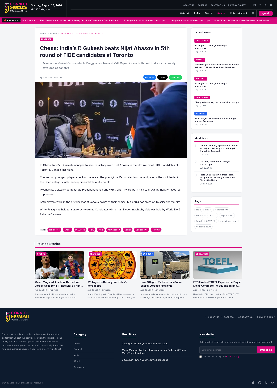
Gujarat (184, 13)
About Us (188, 5)
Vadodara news (203, 227)
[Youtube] (271, 5)
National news (221, 210)
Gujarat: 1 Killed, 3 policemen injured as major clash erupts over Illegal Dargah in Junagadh (219, 148)
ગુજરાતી (266, 13)
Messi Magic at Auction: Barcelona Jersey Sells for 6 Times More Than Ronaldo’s (76, 20)
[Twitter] (265, 5)
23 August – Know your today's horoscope (145, 343)
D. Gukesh (80, 230)
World (208, 13)
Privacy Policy (237, 5)
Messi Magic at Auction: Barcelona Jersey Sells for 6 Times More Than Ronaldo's (154, 351)
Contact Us (218, 5)
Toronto (156, 230)
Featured (52, 33)
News (208, 210)
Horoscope (202, 41)
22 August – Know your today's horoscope (145, 360)
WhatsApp (175, 77)
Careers (202, 5)
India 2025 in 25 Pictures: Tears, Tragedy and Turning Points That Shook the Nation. (217, 177)
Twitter (162, 77)
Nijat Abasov (114, 230)
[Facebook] (254, 5)
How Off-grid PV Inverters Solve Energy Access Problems (239, 20)
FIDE (92, 230)
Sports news (141, 230)
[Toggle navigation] (253, 13)
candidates (54, 230)
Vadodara (211, 215)
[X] (266, 382)
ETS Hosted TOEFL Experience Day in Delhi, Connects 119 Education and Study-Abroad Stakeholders (217, 286)
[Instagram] (260, 5)
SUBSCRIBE (266, 350)
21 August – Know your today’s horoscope (186, 20)
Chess (67, 230)
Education (202, 254)
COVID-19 (210, 221)
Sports (221, 13)
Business (201, 113)
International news (228, 221)
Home (43, 33)
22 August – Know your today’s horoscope (141, 20)
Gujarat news (227, 215)
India (197, 13)
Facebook (149, 77)
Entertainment (238, 13)
